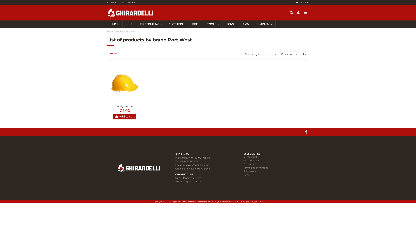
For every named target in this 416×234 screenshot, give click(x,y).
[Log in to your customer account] (298, 12)
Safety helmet (125, 106)
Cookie (260, 201)
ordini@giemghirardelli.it (198, 168)
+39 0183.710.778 (189, 161)
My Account (250, 157)
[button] (263, 24)
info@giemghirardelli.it (195, 164)
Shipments (249, 171)
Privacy (251, 201)
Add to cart (127, 116)
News (246, 174)
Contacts (112, 2)
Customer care (127, 2)
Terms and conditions (255, 167)
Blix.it (243, 201)
